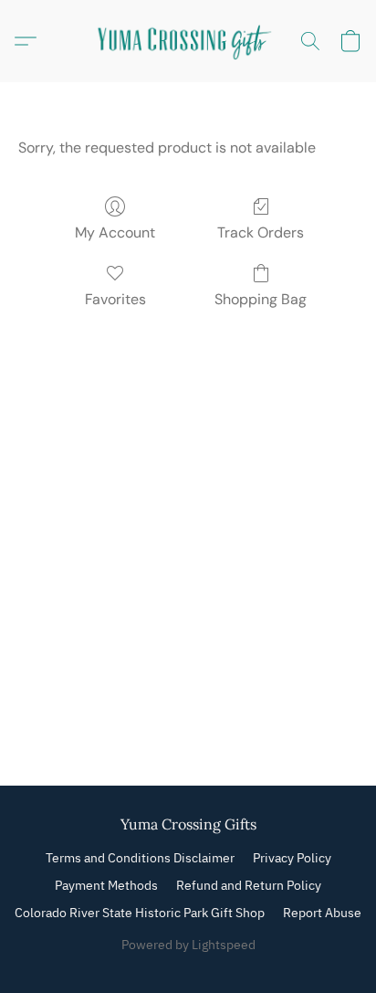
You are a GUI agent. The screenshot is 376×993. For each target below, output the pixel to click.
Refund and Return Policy (248, 885)
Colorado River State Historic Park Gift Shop (140, 912)
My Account (115, 232)
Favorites (115, 299)
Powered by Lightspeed (188, 944)
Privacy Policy (292, 858)
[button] (188, 41)
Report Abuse (322, 912)
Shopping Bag (260, 299)
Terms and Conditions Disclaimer (140, 858)
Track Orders (260, 232)
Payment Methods (106, 885)
